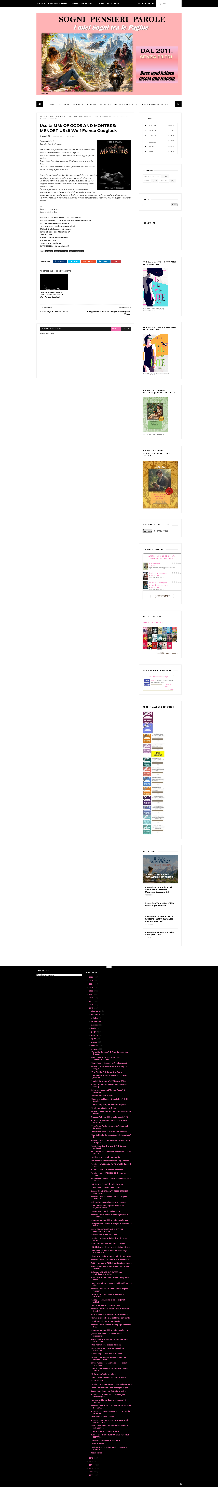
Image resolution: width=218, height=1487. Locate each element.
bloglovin (161, 125)
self (70, 117)
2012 (91, 1471)
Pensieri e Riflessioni (151, 176)
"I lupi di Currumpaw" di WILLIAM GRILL (108, 1081)
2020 (91, 998)
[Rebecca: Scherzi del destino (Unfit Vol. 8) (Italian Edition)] (149, 649)
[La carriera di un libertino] (169, 648)
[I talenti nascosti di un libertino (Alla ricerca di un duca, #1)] (149, 634)
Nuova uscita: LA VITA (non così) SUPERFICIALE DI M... (105, 1058)
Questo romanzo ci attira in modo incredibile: (106, 1335)
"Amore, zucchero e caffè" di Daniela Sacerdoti (107, 1295)
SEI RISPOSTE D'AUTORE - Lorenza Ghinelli (109, 1314)
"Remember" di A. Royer (102, 1095)
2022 (91, 991)
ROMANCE (40, 4)
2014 (91, 1465)
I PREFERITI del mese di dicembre (105, 1440)
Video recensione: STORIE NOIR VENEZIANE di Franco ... (111, 1179)
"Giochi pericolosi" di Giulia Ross (105, 1305)
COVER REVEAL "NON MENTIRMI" (105, 1187)
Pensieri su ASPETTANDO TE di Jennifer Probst (108, 1174)
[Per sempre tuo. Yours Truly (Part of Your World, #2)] (145, 641)
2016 (91, 1458)
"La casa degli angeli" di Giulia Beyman (108, 1104)
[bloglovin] (153, 3)
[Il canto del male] (149, 641)
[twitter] (145, 3)
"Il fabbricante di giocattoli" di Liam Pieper (110, 1247)
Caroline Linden (155, 575)
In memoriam (154, 564)
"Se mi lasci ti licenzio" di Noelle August (109, 1063)
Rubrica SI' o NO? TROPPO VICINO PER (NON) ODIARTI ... (110, 1436)
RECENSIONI (78, 104)
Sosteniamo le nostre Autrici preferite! (108, 1391)
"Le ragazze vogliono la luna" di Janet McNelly (108, 1301)
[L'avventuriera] (154, 648)
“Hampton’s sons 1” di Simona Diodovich (109, 1131)
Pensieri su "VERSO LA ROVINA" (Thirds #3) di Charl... (111, 1165)
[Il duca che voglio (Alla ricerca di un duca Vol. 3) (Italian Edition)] (145, 589)
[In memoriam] (145, 569)
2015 (91, 1461)
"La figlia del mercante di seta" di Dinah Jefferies (109, 1076)
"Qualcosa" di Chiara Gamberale (105, 1321)
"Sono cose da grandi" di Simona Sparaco (109, 1377)
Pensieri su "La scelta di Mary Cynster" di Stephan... (109, 1215)
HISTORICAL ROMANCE (57, 4)
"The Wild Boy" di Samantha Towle (106, 1072)
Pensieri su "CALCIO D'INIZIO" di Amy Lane (110, 1259)
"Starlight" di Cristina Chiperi (104, 1108)
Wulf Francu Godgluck (83, 117)
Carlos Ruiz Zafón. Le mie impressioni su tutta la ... (109, 1364)
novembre (96, 1014)
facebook (126, 328)
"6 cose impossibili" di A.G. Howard (106, 1354)
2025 (91, 980)
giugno (94, 1031)
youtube (161, 151)
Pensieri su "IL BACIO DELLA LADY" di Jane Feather (109, 1290)
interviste (164, 181)
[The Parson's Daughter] (159, 633)
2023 (91, 987)
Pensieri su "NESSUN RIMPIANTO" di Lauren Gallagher (110, 1141)
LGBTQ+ (100, 4)
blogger (115, 328)
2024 (91, 984)
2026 (91, 977)
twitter (161, 146)
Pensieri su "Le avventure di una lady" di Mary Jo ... (109, 1067)
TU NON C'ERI (97, 1381)
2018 (91, 1004)
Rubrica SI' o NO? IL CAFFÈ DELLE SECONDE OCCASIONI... (109, 1192)
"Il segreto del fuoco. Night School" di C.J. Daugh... (109, 1100)
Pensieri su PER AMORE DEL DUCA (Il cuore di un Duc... (111, 1112)
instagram (161, 135)
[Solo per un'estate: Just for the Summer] (174, 634)
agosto (94, 1025)
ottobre (95, 1018)
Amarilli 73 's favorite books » (167, 653)
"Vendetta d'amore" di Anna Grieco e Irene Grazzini (110, 1053)
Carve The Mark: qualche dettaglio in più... (110, 1387)
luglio (94, 1028)
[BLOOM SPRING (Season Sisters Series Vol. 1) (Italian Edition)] (145, 634)
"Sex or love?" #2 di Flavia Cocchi (105, 1211)
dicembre (95, 1011)
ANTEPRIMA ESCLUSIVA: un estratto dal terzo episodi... (111, 1152)
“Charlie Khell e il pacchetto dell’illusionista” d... (111, 1136)
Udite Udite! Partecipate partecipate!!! (108, 1202)
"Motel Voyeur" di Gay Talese (104, 1234)
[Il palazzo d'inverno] (154, 641)
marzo (94, 1042)
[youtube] (149, 3)
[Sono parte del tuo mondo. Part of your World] (169, 633)
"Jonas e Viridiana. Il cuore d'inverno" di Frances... (108, 1401)
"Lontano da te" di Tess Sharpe (105, 1431)
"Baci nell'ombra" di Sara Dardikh (106, 1345)
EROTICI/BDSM (113, 4)
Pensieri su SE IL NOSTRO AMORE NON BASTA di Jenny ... (111, 1406)
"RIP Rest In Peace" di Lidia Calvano (107, 1184)
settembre (96, 1021)
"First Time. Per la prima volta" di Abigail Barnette (109, 1127)
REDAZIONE (105, 104)
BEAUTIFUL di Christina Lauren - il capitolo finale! (110, 1278)
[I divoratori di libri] (164, 648)
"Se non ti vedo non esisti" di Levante (108, 1244)
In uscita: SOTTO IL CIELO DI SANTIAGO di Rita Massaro (109, 1421)
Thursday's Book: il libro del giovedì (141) (109, 1117)
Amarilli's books (153, 623)
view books (170, 689)
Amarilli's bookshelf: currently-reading (161, 557)
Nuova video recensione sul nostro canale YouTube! (110, 1267)
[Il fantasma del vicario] (164, 641)
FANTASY (74, 4)
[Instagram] (139, 3)
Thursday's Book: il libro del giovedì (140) (109, 1220)
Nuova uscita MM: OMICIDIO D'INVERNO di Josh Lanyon (109, 1426)
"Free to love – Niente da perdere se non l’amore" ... (109, 1369)
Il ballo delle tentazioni (158, 573)
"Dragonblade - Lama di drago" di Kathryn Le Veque (111, 1224)
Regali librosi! (97, 1453)
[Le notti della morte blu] (159, 641)
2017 (91, 1008)
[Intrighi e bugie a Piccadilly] (174, 641)
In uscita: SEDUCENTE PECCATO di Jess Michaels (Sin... (108, 1395)
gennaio (95, 1049)
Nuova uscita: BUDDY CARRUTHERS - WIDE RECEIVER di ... (109, 1340)
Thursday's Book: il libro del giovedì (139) (109, 1330)
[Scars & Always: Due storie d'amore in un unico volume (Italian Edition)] (154, 633)
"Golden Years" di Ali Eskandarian (106, 1157)
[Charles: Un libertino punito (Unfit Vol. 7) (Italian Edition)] (159, 649)
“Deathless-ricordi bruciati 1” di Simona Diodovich (108, 1147)
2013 (91, 1468)
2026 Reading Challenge (158, 676)
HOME (53, 104)
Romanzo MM (61, 117)
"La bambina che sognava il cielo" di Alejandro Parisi (107, 1206)
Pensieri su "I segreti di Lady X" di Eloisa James (109, 1239)
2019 (91, 1001)
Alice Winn (154, 566)
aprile (94, 1038)
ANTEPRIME (64, 104)
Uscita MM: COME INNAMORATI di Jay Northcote (107, 1349)
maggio (95, 1035)
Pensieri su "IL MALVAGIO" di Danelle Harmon (111, 1384)
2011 (91, 1475)
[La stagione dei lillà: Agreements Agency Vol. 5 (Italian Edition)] (169, 641)
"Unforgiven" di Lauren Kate (103, 1374)
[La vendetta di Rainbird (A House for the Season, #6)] (145, 648)
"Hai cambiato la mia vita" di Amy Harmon (110, 1160)
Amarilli (153, 680)
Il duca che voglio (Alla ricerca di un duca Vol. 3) (159, 583)
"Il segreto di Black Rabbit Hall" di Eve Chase (111, 1256)
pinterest (161, 142)
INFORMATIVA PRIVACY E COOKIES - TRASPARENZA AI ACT (141, 104)
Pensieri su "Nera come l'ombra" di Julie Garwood (109, 1197)
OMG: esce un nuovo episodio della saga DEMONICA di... (109, 1251)
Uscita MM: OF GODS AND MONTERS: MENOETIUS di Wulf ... (107, 1230)
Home (42, 117)
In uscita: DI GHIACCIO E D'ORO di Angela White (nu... (109, 1121)
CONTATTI (92, 104)
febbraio (95, 1045)
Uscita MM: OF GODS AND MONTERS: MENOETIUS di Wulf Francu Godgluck (51, 294)
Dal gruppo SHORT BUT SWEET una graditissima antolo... (106, 1273)
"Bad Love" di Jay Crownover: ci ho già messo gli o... (111, 1284)
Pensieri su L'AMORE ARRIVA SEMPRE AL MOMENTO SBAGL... (108, 1358)
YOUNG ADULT (87, 4)
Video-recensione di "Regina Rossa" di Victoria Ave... (108, 1091)
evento (146, 181)
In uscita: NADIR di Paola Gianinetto (107, 1169)
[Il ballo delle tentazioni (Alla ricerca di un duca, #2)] (145, 579)
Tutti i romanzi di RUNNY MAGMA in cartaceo (111, 1263)
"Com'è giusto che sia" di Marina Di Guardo (110, 1318)
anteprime (50, 117)
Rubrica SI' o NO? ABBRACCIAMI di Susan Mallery (109, 1085)
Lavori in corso (97, 1444)
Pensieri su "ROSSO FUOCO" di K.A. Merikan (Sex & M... (110, 1310)
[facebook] (142, 3)
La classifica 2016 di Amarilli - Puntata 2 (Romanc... (109, 1448)
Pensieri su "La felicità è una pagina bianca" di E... (111, 1325)
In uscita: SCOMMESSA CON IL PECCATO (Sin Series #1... (110, 1412)
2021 (91, 994)
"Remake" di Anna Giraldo (102, 1417)
